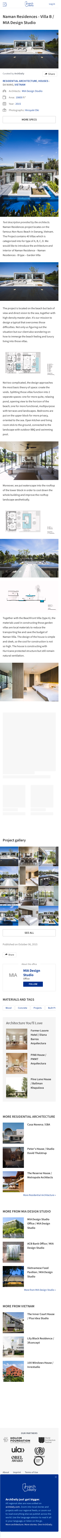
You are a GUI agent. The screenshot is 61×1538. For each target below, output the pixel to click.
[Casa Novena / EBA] (13, 1133)
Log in (52, 4)
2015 (18, 104)
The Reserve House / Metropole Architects (40, 1175)
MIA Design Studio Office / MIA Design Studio (38, 1223)
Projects (38, 1008)
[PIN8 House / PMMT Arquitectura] (16, 1063)
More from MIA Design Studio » (40, 1290)
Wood (9, 1008)
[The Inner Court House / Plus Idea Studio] (13, 1322)
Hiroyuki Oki (32, 110)
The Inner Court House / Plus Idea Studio (41, 1316)
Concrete (22, 1008)
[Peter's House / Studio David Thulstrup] (13, 1157)
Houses (43, 81)
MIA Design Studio (32, 91)
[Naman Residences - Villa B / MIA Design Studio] (28, 856)
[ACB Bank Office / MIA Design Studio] (13, 1252)
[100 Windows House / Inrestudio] (13, 1371)
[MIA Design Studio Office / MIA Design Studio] (13, 1227)
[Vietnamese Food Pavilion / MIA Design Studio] (13, 1276)
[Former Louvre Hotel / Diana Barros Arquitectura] (16, 1039)
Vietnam (20, 85)
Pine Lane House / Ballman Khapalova (41, 1083)
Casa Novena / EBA (38, 1125)
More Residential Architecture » (39, 1195)
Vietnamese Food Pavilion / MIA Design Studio (40, 1272)
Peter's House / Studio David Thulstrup (40, 1151)
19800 (19, 97)
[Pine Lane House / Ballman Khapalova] (16, 1087)
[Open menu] (4, 4)
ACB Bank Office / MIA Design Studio (40, 1246)
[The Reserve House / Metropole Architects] (13, 1181)
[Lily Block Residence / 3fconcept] (13, 1347)
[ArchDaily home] (29, 4)
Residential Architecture (20, 81)
